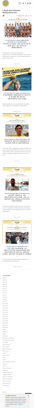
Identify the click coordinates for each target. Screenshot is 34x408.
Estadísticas (6, 351)
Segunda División (22, 42)
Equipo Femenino (7, 348)
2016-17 (5, 301)
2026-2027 (5, 323)
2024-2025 (5, 318)
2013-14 (5, 295)
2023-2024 (5, 316)
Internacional (6, 355)
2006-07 (5, 280)
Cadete (4, 333)
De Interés (12, 193)
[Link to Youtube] (28, 3)
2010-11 (5, 288)
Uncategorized (6, 383)
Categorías (5, 336)
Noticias (5, 364)
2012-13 (5, 293)
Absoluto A (13, 40)
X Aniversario (6, 385)
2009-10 (5, 286)
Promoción (5, 370)
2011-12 (5, 290)
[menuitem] (19, 3)
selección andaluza (7, 376)
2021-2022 (5, 312)
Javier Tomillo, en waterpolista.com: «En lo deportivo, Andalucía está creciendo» (17, 198)
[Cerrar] (28, 396)
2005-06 (5, 278)
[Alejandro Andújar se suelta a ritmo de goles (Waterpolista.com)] (17, 79)
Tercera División (7, 381)
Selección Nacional (7, 379)
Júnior (4, 357)
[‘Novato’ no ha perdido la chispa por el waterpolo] (17, 125)
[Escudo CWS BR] (14, 3)
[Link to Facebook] (25, 3)
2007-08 (5, 282)
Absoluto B (5, 327)
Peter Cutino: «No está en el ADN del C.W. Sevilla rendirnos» (17, 45)
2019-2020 (7, 40)
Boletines (5, 331)
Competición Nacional (8, 340)
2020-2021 (5, 310)
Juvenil (4, 359)
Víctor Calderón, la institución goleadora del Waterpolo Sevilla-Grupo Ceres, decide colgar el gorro (17, 251)
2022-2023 (5, 314)
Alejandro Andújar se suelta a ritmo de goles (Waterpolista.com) (17, 97)
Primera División (25, 40)
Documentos (6, 346)
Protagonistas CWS (13, 42)
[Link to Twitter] (23, 3)
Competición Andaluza (8, 338)
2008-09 (5, 284)
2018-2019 (6, 139)
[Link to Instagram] (30, 3)
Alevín (4, 329)
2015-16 (5, 299)
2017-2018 (5, 303)
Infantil (4, 353)
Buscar (4, 392)
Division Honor (6, 344)
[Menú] (19, 3)
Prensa (18, 40)
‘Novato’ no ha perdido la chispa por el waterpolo (17, 142)
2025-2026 (5, 321)
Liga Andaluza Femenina (9, 361)
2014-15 (5, 297)
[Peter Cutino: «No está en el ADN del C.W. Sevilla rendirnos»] (17, 26)
